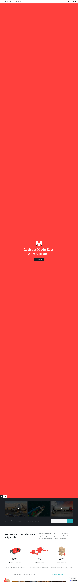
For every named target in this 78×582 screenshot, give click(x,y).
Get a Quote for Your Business (58, 574)
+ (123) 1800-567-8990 (17, 521)
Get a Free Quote (39, 259)
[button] (2, 496)
